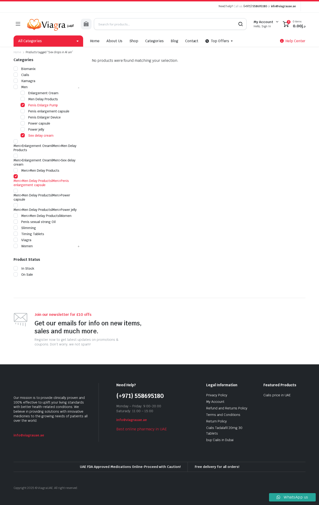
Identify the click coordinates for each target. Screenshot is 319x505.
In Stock (27, 268)
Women (27, 246)
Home (95, 41)
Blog (174, 41)
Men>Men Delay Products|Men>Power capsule (42, 197)
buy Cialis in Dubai (220, 440)
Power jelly (36, 129)
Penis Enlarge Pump (43, 105)
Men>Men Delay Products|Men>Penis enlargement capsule (41, 183)
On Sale (27, 274)
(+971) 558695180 (256, 6)
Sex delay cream (40, 135)
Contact (191, 41)
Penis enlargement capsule (48, 111)
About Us (114, 41)
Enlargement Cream (43, 93)
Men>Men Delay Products (40, 170)
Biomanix (28, 69)
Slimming (28, 228)
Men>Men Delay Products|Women (46, 216)
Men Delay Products (43, 99)
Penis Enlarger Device (44, 117)
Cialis (25, 75)
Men (24, 87)
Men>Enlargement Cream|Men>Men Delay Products (45, 148)
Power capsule (39, 123)
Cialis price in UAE (277, 395)
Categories (154, 41)
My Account (215, 402)
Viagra (26, 240)
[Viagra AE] (50, 24)
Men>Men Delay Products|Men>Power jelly (45, 210)
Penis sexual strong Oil (38, 222)
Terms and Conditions (223, 415)
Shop (133, 41)
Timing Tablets (32, 234)
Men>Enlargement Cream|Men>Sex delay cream (44, 162)
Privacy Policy (216, 395)
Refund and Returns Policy (226, 408)
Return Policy (216, 421)
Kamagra (28, 81)
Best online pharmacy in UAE (141, 429)
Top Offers (220, 41)
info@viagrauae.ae (283, 6)
